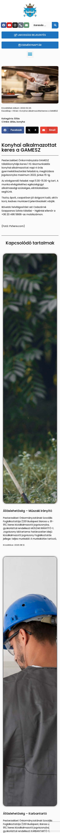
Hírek (15, 111)
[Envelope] (26, 25)
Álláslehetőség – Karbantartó (25, 814)
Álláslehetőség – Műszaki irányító (27, 511)
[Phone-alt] (21, 25)
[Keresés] (55, 25)
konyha (21, 121)
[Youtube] (9, 25)
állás (13, 121)
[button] (30, 54)
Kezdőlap (6, 111)
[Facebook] (3, 25)
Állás (17, 118)
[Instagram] (15, 25)
